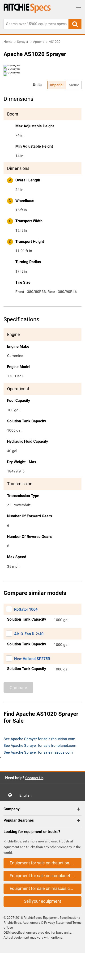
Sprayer (22, 41)
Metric (74, 85)
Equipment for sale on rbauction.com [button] (44, 862)
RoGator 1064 (26, 609)
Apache (38, 41)
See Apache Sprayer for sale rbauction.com (39, 739)
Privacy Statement (57, 922)
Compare (18, 687)
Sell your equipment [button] (42, 901)
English (26, 795)
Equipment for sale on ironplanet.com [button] (45, 875)
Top (76, 946)
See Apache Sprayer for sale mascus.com (38, 752)
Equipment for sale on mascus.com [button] (43, 888)
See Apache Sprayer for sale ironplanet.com (40, 745)
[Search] (74, 24)
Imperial (57, 85)
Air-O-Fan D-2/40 (28, 634)
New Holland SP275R (32, 659)
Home (8, 41)
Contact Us (34, 778)
